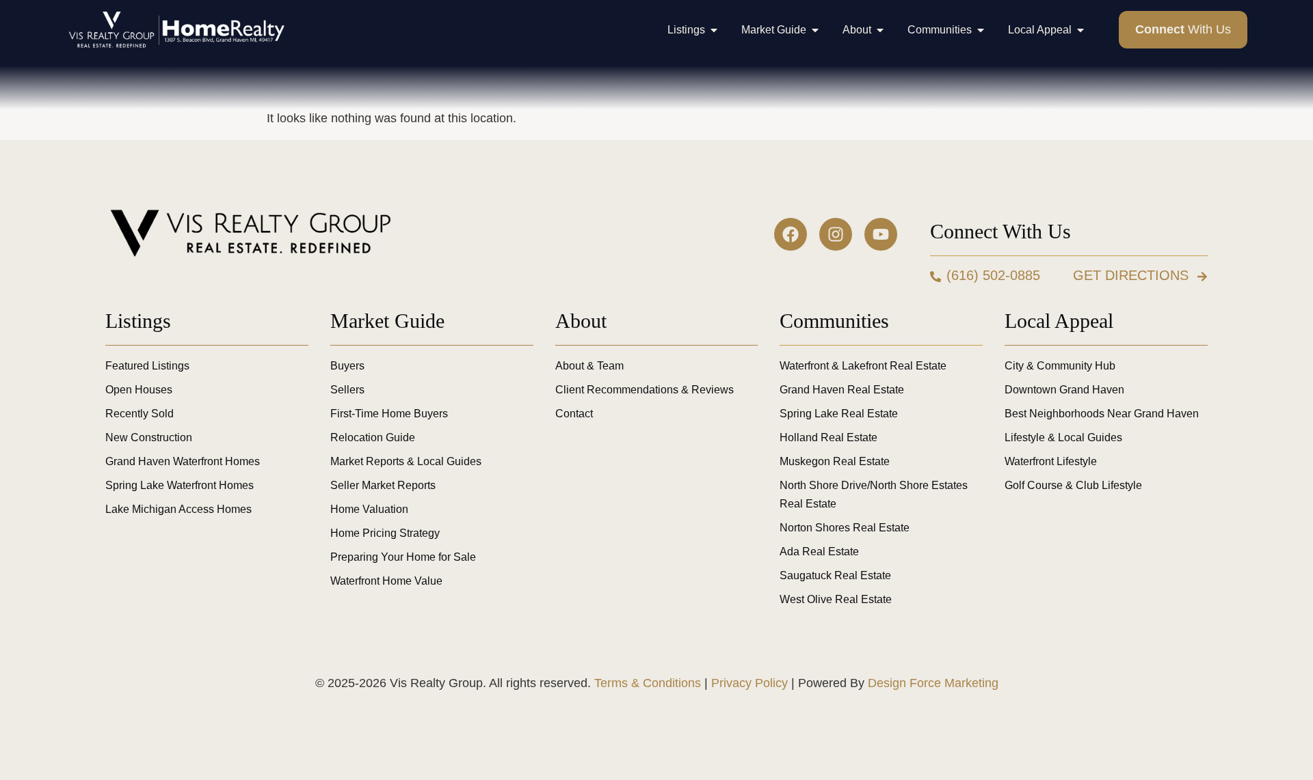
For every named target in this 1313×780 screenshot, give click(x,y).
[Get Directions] (1202, 276)
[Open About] (880, 30)
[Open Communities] (980, 30)
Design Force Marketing (933, 683)
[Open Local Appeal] (1080, 30)
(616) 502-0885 (993, 275)
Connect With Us (1000, 231)
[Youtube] (880, 234)
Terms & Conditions (647, 683)
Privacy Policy (749, 683)
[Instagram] (835, 234)
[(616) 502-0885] (935, 276)
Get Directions (1131, 275)
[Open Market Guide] (815, 30)
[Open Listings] (713, 30)
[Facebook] (790, 234)
